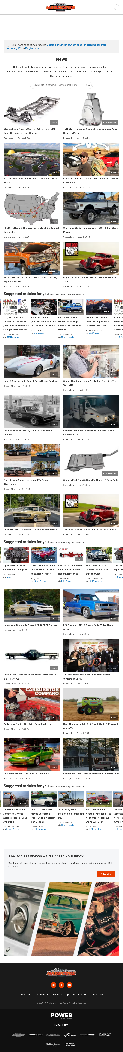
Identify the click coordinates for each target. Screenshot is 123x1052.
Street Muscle (67, 337)
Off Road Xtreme (96, 829)
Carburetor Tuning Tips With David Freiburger (28, 724)
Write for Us (80, 994)
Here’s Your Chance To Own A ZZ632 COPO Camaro (31, 625)
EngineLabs (32, 48)
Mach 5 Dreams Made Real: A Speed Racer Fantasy (31, 381)
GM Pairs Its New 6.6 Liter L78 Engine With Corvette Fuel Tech (97, 321)
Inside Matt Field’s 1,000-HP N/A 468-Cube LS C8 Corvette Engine (43, 321)
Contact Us (42, 994)
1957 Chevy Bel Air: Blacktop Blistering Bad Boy (71, 813)
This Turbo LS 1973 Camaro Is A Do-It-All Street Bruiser (97, 569)
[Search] (89, 84)
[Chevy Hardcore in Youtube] (69, 985)
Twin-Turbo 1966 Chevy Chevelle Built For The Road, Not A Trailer (43, 569)
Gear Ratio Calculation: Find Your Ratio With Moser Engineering (70, 569)
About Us (25, 994)
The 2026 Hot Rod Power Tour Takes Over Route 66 (90, 529)
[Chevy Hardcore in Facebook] (61, 985)
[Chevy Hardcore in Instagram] (53, 985)
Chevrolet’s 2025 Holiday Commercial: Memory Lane (91, 773)
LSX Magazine (12, 337)
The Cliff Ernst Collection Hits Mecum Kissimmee (30, 529)
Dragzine (10, 577)
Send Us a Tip (61, 994)
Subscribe (105, 874)
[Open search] (116, 7)
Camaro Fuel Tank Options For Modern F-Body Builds (91, 480)
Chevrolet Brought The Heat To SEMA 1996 (26, 773)
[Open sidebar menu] (5, 7)
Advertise (97, 994)
